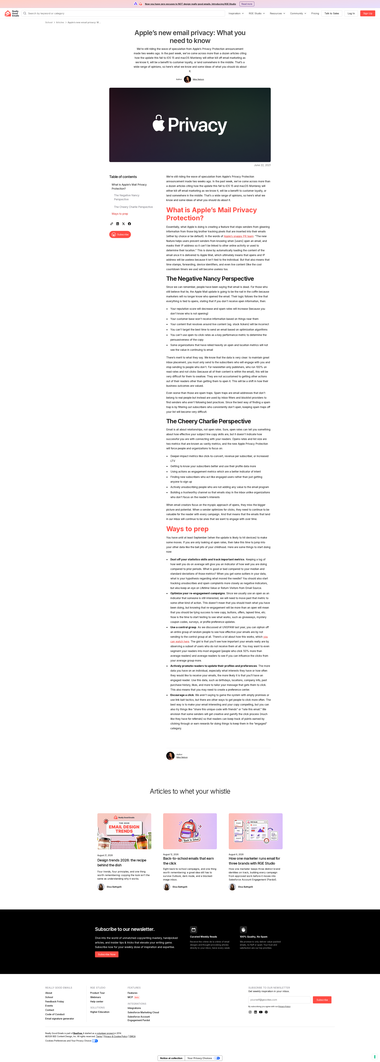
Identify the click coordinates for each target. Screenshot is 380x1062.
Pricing (315, 13)
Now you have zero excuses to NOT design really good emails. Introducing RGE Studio (190, 4)
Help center (96, 1001)
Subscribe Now (106, 954)
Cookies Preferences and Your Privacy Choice (68, 1040)
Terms (99, 1036)
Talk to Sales (331, 13)
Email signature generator (59, 1018)
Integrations (134, 1008)
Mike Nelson (198, 79)
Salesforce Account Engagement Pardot (139, 1018)
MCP (133, 997)
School (49, 997)
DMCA (132, 1036)
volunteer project (105, 1033)
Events (49, 1005)
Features (132, 992)
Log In (351, 13)
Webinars (95, 997)
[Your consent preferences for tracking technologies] (375, 1057)
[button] (236, 13)
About (48, 992)
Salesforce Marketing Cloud (143, 1012)
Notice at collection (171, 1058)
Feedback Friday (54, 1001)
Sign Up (367, 13)
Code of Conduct (55, 1014)
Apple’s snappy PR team (238, 236)
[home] (12, 13)
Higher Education (99, 1011)
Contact (49, 1009)
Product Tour (97, 992)
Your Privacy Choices (199, 1058)
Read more (247, 4)
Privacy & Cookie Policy (116, 1036)
